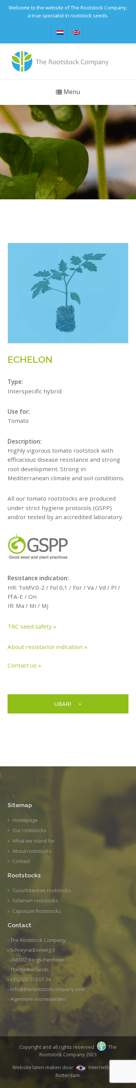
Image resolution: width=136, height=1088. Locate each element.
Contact (21, 861)
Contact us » (24, 665)
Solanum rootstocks (35, 900)
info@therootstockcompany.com (47, 989)
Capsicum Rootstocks (36, 911)
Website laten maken (36, 1067)
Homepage (25, 820)
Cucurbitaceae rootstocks (41, 890)
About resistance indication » (47, 646)
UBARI (62, 703)
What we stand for (33, 840)
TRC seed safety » (32, 626)
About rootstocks (31, 851)
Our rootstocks (29, 830)
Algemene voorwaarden (38, 999)
